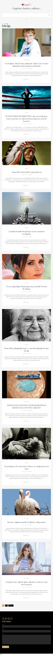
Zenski (30, 123)
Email (3, 629)
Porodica (26, 518)
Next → (10, 605)
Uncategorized (26, 578)
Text (3, 633)
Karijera (26, 227)
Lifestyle (26, 112)
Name (3, 624)
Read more (26, 79)
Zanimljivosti (26, 59)
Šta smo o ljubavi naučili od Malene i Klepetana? (26, 522)
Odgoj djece (26, 401)
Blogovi (26, 344)
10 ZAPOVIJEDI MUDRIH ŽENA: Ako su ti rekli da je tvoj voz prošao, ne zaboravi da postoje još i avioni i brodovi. (26, 118)
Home (3, 23)
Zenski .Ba (30, 68)
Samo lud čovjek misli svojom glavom (26, 172)
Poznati (26, 282)
